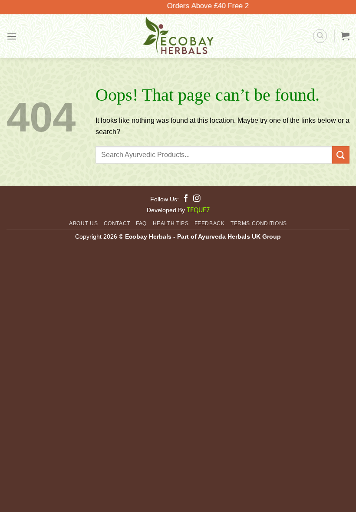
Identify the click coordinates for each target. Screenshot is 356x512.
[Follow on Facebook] (186, 199)
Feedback (209, 223)
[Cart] (345, 36)
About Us (83, 223)
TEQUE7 (198, 210)
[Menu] (12, 36)
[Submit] (340, 155)
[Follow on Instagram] (197, 199)
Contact (117, 223)
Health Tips (171, 223)
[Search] (320, 36)
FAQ (141, 223)
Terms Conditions (259, 223)
